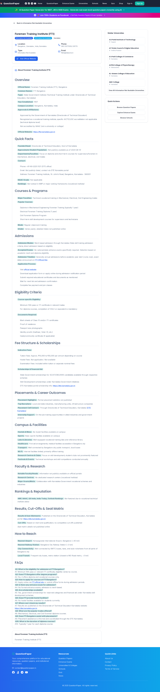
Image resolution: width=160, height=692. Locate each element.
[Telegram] (32, 3)
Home (40, 3)
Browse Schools (126, 118)
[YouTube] (35, 3)
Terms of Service (112, 669)
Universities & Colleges (68, 665)
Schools (95, 3)
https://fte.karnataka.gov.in (44, 132)
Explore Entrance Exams (126, 112)
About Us (109, 658)
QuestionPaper (52, 3)
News (105, 3)
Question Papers (65, 658)
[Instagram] (29, 3)
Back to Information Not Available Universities (34, 23)
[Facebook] (26, 3)
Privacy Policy (111, 665)
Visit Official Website (28, 59)
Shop (121, 3)
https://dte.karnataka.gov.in (64, 386)
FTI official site (38, 582)
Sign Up (140, 3)
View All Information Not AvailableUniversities (126, 90)
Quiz (113, 3)
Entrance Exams (68, 3)
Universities (83, 3)
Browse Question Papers (126, 107)
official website (30, 269)
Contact (108, 662)
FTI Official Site (41, 260)
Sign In (129, 3)
